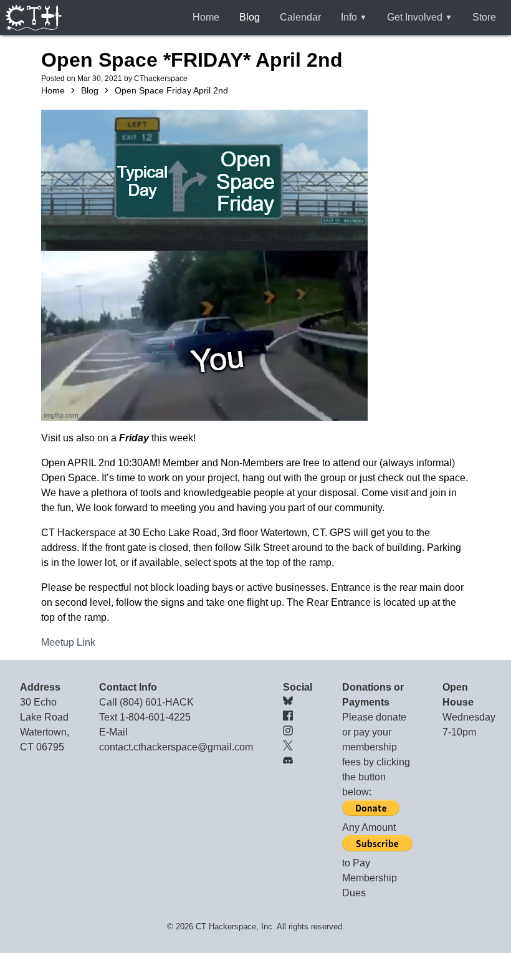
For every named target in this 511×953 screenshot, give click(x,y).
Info (349, 17)
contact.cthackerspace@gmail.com (176, 747)
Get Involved (414, 17)
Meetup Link (68, 642)
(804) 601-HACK (157, 702)
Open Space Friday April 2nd (171, 90)
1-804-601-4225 (155, 717)
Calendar (300, 17)
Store (484, 17)
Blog (249, 17)
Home (206, 17)
